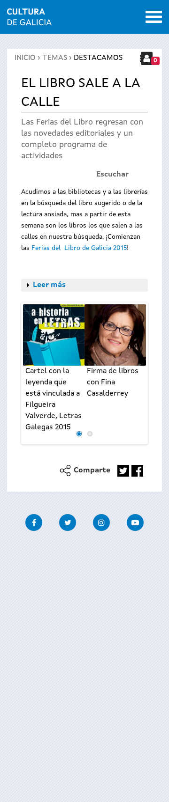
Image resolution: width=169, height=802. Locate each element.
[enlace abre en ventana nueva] (123, 471)
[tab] (84, 285)
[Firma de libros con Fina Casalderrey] (115, 335)
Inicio (25, 58)
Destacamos (98, 58)
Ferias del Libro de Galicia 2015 (79, 248)
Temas (54, 58)
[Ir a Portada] (29, 19)
